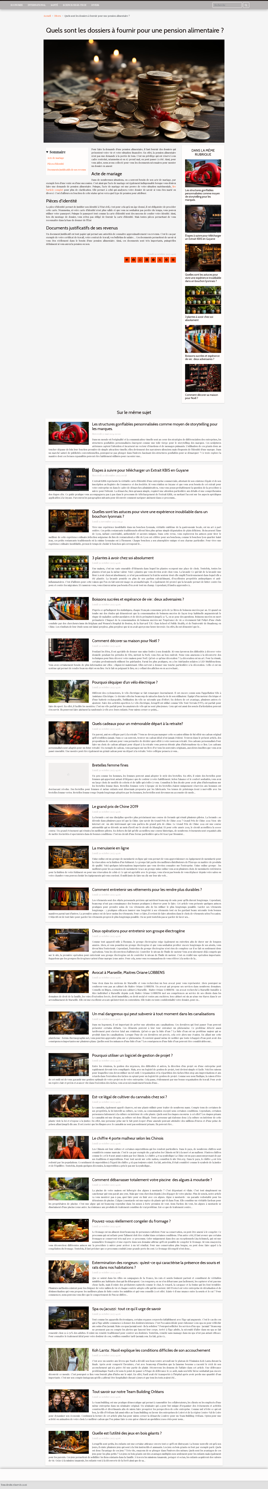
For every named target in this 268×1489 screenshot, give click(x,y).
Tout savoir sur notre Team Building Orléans (128, 1391)
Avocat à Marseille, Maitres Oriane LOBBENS (128, 972)
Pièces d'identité (55, 163)
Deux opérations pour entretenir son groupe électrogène (138, 931)
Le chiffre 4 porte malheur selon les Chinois (127, 1138)
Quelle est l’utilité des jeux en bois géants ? (127, 1433)
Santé (54, 4)
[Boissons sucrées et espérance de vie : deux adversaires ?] (203, 338)
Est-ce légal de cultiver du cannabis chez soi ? (129, 1096)
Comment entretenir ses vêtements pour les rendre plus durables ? (147, 889)
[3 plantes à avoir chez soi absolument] (203, 299)
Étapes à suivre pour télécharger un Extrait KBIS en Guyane (203, 237)
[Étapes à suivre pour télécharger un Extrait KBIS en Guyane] (203, 218)
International (37, 4)
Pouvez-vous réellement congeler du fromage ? (131, 1221)
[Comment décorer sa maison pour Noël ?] (203, 377)
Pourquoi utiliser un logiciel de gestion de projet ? (132, 1055)
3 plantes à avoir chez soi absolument (199, 318)
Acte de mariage (55, 157)
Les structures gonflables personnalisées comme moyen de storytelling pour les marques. (202, 194)
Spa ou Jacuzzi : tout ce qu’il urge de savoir (126, 1308)
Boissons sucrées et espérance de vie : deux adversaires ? (202, 357)
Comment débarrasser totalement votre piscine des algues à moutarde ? (152, 1179)
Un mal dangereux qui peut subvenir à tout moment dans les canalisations (153, 1013)
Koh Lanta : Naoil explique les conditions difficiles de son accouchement (151, 1350)
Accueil (47, 15)
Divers (95, 4)
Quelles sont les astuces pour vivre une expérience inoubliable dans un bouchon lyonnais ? (203, 278)
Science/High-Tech (74, 4)
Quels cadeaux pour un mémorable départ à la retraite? (137, 723)
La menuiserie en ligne (110, 848)
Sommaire (57, 152)
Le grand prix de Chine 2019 (115, 806)
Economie (17, 4)
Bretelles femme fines (110, 765)
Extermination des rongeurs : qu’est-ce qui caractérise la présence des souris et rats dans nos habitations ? (156, 1265)
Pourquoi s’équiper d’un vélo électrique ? (125, 682)
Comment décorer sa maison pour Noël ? (201, 396)
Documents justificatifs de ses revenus (66, 169)
